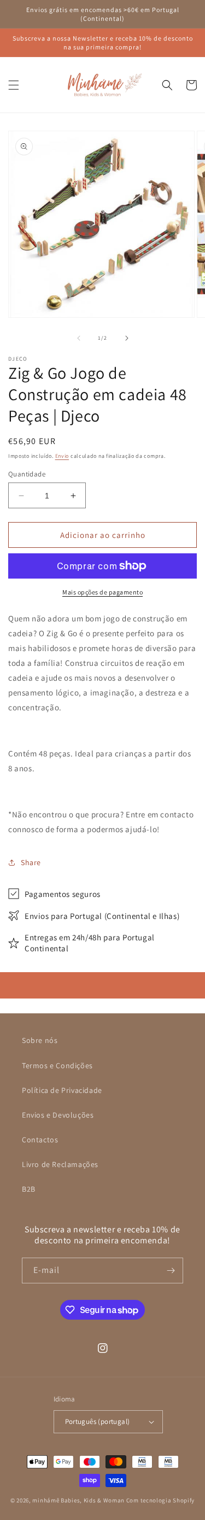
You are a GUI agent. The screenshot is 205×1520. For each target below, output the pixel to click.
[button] (14, 85)
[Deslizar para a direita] (127, 338)
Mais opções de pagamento (102, 592)
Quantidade (26, 474)
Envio (62, 455)
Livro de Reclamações (60, 1164)
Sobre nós (39, 1040)
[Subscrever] (171, 1270)
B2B (29, 1189)
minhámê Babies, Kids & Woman (78, 1500)
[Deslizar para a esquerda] (79, 338)
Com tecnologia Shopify (160, 1500)
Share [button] (31, 862)
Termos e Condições (57, 1065)
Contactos (40, 1140)
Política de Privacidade (62, 1090)
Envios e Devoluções (57, 1115)
